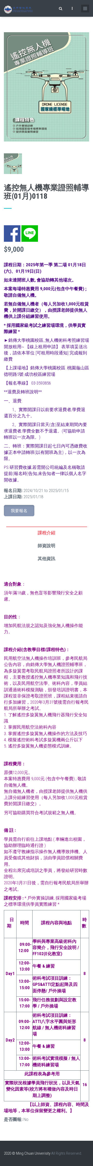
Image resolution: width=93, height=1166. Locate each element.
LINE (25, 228)
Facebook (12, 228)
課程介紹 (46, 532)
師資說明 (46, 545)
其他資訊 (46, 558)
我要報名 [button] (19, 510)
